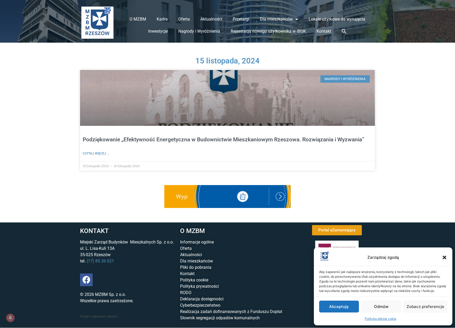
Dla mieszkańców (276, 19)
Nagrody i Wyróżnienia (199, 31)
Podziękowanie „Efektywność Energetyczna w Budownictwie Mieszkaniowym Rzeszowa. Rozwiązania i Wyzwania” (223, 139)
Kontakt (323, 31)
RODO (185, 292)
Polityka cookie (194, 279)
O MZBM (138, 19)
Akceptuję (339, 306)
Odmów (381, 306)
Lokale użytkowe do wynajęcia (337, 19)
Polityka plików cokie (380, 319)
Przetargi (241, 19)
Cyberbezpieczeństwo (200, 305)
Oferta (184, 19)
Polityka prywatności (199, 286)
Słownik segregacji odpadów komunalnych (220, 317)
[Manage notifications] (10, 318)
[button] (444, 257)
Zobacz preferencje (425, 306)
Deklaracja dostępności (202, 298)
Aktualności (211, 19)
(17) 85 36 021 (100, 261)
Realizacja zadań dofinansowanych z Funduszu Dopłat (231, 311)
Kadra (162, 19)
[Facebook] (86, 280)
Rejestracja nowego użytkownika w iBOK (268, 31)
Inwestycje (158, 31)
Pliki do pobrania (195, 267)
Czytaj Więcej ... (96, 153)
